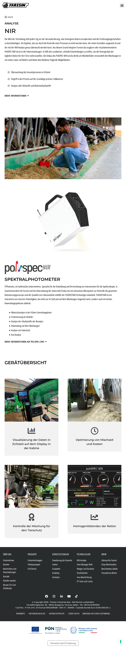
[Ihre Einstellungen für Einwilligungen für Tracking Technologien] (121, 642)
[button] (121, 5)
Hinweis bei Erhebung (63, 643)
